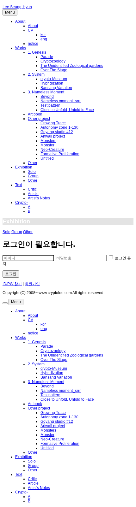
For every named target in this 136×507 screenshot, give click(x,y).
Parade (46, 57)
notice (33, 43)
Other (32, 163)
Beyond (47, 96)
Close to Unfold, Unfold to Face (67, 110)
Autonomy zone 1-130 (59, 127)
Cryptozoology (52, 61)
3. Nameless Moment (46, 92)
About (20, 21)
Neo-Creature (52, 149)
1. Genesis (37, 52)
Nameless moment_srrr (60, 101)
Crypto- (21, 202)
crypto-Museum (53, 79)
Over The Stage (53, 70)
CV (30, 30)
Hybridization (51, 83)
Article (33, 194)
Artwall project (52, 136)
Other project (39, 118)
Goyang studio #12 (56, 132)
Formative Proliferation (59, 154)
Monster (47, 145)
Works (20, 48)
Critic (32, 189)
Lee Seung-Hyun (17, 7)
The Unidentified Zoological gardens (71, 65)
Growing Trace (53, 123)
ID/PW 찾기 (12, 284)
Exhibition (23, 167)
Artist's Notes (39, 198)
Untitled (47, 158)
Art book (35, 114)
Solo (32, 171)
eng (43, 39)
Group (33, 176)
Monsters (48, 141)
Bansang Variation (56, 87)
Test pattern (50, 105)
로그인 (10, 274)
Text (18, 185)
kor (43, 34)
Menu (10, 12)
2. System (36, 74)
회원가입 (32, 284)
